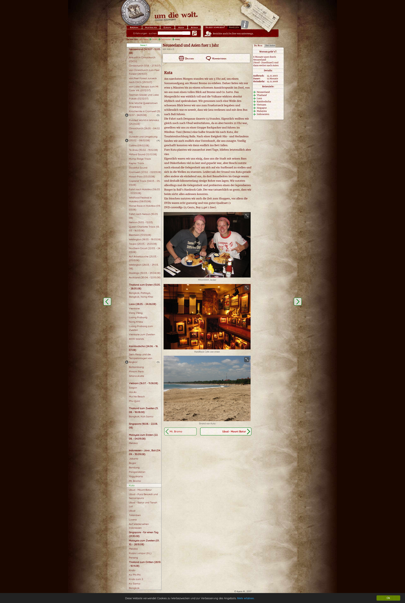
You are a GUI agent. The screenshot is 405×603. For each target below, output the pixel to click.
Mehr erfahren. (246, 598)
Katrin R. (170, 49)
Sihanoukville (136, 375)
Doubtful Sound (138, 167)
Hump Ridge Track (140, 158)
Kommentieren (219, 58)
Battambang (136, 367)
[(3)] (126, 115)
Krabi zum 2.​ (136, 579)
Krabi (132, 570)
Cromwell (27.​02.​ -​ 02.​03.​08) (145, 172)
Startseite (144, 39)
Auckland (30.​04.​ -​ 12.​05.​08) (145, 277)
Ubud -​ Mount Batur (140, 489)
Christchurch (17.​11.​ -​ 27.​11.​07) (145, 65)
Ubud (132, 510)
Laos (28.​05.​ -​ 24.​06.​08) (142, 304)
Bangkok (134, 588)
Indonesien (166, 39)
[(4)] (126, 140)
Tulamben (135, 515)
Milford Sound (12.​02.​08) (143, 154)
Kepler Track (136, 163)
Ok (388, 598)
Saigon (133, 387)
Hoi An (133, 392)
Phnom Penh (136, 371)
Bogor (132, 463)
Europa (167, 27)
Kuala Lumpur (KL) (140, 553)
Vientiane (134, 308)
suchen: (145, 33)
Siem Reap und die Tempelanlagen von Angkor (140, 358)
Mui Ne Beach (137, 396)
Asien (181, 27)
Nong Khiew (136, 321)
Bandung (134, 467)
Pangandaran (137, 471)
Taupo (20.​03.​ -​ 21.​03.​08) (143, 243)
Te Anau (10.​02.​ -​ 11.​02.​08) (143, 149)
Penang (133, 557)
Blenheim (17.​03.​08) (140, 234)
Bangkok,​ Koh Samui (141, 416)
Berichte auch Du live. (233, 33)
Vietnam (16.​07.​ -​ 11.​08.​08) (143, 383)
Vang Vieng (136, 312)
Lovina (133, 519)
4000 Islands (136, 338)
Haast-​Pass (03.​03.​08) (142, 176)
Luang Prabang (138, 317)
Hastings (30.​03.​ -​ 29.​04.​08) (144, 272)
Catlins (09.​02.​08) (139, 145)
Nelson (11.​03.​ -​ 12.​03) (141, 222)
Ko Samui (134, 583)
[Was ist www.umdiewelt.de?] (244, 24)
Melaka (133, 443)
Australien (151, 27)
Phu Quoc (134, 400)
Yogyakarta (136, 476)
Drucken (189, 58)
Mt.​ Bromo (135, 480)
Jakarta (133, 458)
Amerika (134, 27)
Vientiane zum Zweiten (142, 334)
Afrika (194, 27)
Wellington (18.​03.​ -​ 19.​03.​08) (145, 239)
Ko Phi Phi (134, 574)
